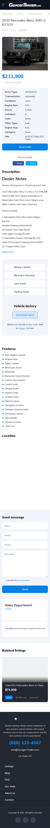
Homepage (7, 14)
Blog (7, 772)
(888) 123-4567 (25, 742)
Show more (7, 251)
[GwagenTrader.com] (25, 5)
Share (19, 163)
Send (25, 589)
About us (10, 793)
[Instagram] (33, 820)
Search (20, 14)
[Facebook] (18, 820)
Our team (10, 786)
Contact (9, 799)
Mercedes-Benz (36, 14)
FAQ (7, 779)
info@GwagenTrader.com (25, 749)
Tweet (32, 163)
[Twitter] (25, 820)
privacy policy (24, 580)
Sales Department (18, 605)
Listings (9, 766)
